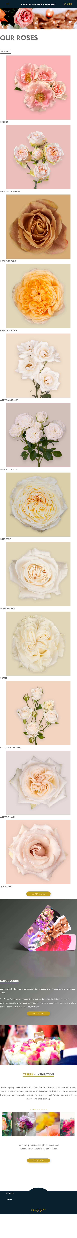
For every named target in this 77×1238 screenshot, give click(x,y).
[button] (30, 1109)
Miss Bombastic (9, 469)
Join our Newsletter (13, 1190)
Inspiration (10, 1193)
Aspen (3, 678)
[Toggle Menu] (7, 4)
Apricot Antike (8, 330)
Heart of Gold (8, 261)
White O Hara (8, 817)
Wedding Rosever (10, 191)
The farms (60, 1178)
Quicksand (6, 886)
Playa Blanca (7, 608)
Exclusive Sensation (11, 747)
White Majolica (9, 400)
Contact (9, 1199)
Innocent (5, 539)
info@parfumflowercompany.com (38, 1230)
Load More (38, 893)
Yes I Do (4, 122)
